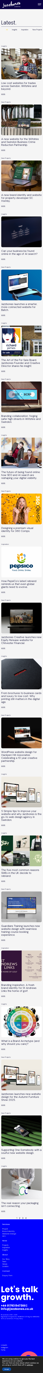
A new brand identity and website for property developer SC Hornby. (21, 197)
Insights (14, 30)
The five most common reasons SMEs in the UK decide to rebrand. (20, 873)
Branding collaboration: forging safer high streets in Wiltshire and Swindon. (21, 419)
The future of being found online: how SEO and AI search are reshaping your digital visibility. (20, 475)
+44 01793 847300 (13, 1305)
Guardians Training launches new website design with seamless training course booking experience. (20, 930)
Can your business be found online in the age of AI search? (19, 252)
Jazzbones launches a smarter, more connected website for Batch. (19, 307)
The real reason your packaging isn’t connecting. (19, 1204)
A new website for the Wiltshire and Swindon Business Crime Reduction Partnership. (20, 142)
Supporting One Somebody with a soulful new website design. (21, 1151)
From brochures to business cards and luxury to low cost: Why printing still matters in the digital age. (21, 697)
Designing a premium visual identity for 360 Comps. (17, 529)
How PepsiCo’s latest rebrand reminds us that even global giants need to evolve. (18, 584)
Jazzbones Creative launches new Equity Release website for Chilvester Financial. (21, 640)
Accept (6, 1369)
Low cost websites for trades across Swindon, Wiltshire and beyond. (19, 86)
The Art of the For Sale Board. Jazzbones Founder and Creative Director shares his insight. (20, 363)
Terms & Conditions (7, 1318)
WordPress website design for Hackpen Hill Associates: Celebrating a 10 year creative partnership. (19, 756)
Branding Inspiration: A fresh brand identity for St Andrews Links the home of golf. (18, 988)
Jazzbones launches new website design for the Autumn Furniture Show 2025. (21, 1096)
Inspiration (24, 30)
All (7, 30)
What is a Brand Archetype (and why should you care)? (20, 1042)
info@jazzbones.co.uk (17, 1309)
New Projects (37, 30)
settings (30, 1365)
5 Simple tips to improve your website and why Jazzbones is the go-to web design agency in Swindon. (21, 815)
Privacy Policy (18, 1318)
